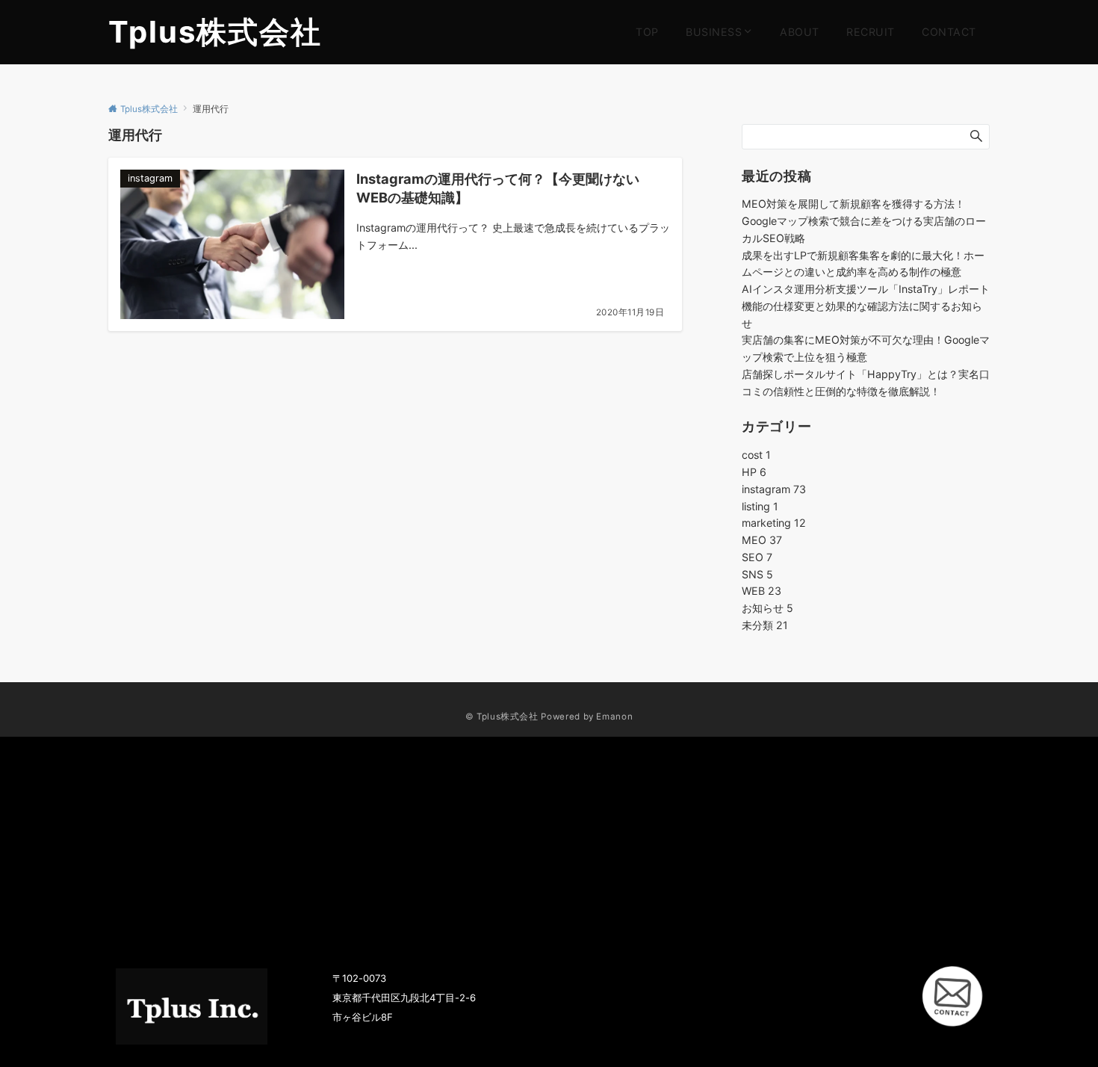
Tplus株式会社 (215, 31)
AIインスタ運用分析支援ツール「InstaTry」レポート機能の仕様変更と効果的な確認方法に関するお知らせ (866, 306)
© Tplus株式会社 (502, 716)
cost (756, 454)
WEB (761, 590)
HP (754, 472)
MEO (762, 540)
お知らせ (767, 607)
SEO (757, 557)
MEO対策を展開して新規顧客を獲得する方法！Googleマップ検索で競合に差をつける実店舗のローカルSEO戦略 (864, 220)
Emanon (614, 716)
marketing (774, 522)
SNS (757, 574)
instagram (774, 489)
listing (760, 506)
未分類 (765, 625)
